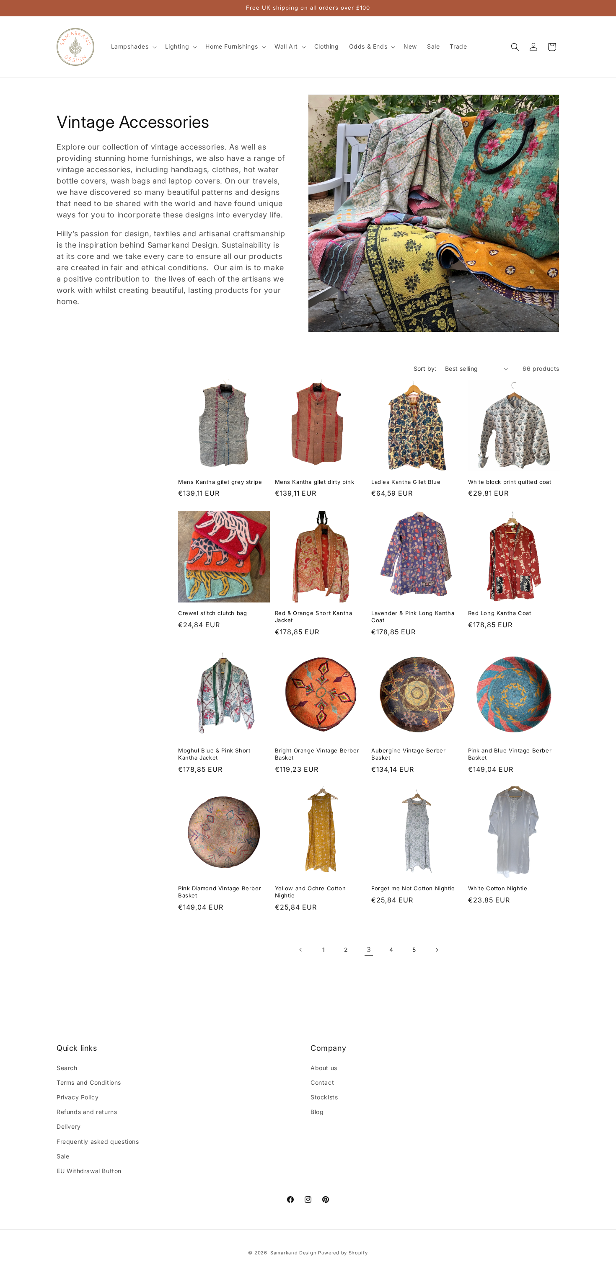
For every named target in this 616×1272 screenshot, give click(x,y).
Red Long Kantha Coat (499, 612)
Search (67, 1067)
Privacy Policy (77, 1096)
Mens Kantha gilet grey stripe (220, 481)
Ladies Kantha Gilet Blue (405, 481)
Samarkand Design (293, 1253)
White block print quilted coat (509, 481)
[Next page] (436, 950)
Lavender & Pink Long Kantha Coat (412, 616)
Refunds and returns (87, 1111)
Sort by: (425, 368)
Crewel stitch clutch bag (212, 612)
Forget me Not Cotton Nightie (413, 888)
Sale (63, 1155)
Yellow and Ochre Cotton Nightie (310, 892)
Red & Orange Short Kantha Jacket (313, 616)
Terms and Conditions (89, 1082)
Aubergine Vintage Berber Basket (408, 754)
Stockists (324, 1096)
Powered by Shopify (343, 1253)
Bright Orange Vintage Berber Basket (317, 754)
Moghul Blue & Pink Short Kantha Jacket (214, 754)
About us (324, 1067)
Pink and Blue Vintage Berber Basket (510, 754)
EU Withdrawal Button (89, 1170)
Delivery (69, 1126)
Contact (322, 1082)
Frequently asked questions (98, 1141)
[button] (133, 46)
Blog (317, 1111)
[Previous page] (301, 950)
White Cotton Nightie (498, 888)
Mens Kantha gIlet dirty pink (315, 481)
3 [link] (369, 949)
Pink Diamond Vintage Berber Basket (219, 892)
